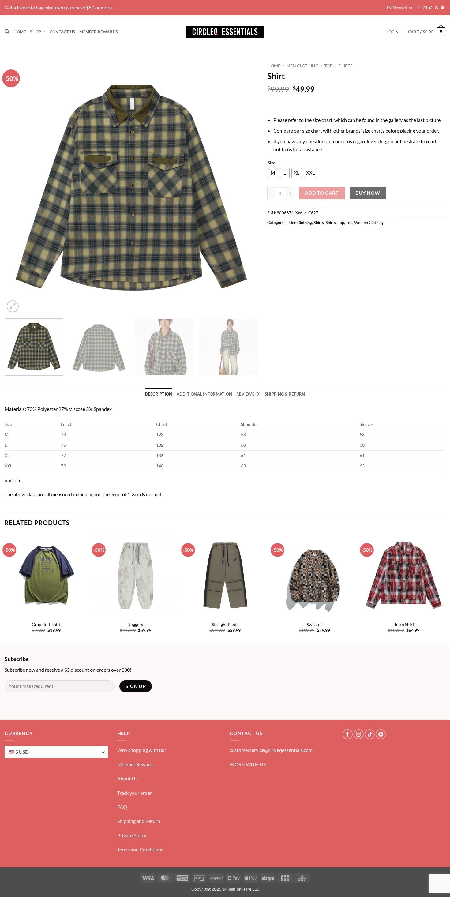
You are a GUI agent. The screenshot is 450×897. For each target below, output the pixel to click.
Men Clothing (302, 65)
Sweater (314, 624)
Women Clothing (369, 222)
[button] (400, 8)
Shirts (345, 65)
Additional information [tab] (204, 394)
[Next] (245, 187)
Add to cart (322, 193)
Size (271, 163)
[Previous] (17, 187)
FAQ (122, 807)
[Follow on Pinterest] (442, 8)
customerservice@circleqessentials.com (271, 750)
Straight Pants (225, 624)
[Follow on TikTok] (431, 8)
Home (19, 31)
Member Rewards (98, 31)
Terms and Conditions (140, 849)
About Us (127, 778)
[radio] (273, 173)
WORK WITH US (248, 764)
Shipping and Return (138, 821)
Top (328, 65)
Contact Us (62, 31)
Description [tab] (158, 394)
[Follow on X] (436, 8)
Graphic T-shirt (46, 624)
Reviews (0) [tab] (248, 394)
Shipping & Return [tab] (285, 394)
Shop (35, 31)
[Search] (7, 31)
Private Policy (131, 835)
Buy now (367, 193)
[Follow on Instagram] (425, 8)
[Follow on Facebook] (419, 8)
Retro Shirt (403, 624)
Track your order (134, 793)
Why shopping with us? (141, 750)
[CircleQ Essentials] (225, 32)
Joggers (136, 624)
